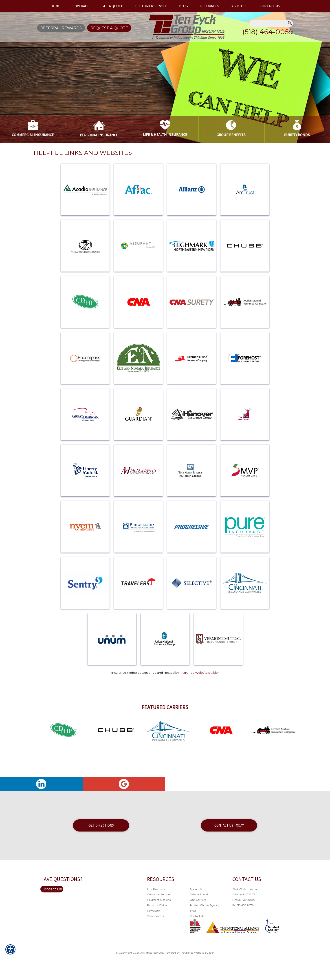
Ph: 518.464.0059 (243, 899)
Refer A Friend (199, 894)
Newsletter (154, 910)
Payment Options (159, 899)
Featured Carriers (165, 707)
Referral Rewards (61, 28)
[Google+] (124, 784)
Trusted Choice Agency (204, 905)
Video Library (155, 916)
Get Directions (101, 825)
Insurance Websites (126, 672)
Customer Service (158, 894)
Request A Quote (109, 28)
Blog (193, 910)
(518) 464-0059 (267, 32)
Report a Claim (157, 905)
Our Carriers (198, 899)
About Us (196, 889)
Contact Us (52, 889)
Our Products (156, 889)
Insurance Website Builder (199, 672)
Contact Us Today (229, 825)
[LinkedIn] (41, 784)
